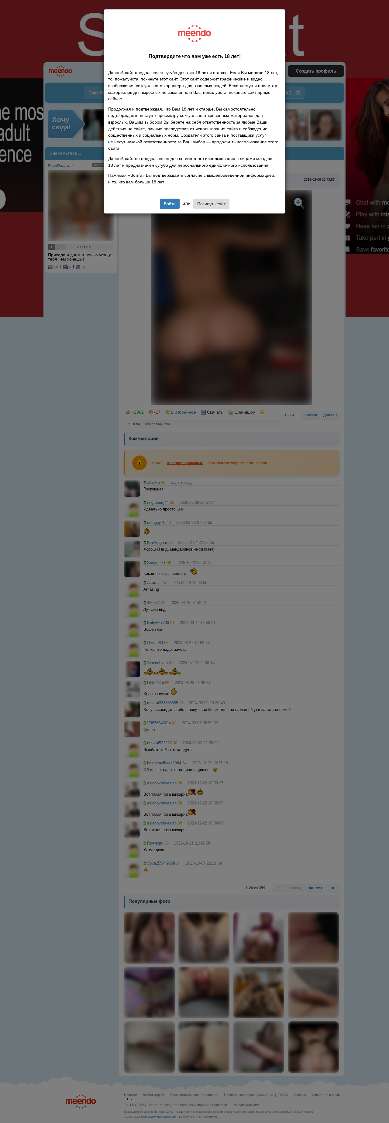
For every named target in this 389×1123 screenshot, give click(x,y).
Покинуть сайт (211, 203)
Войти (170, 203)
